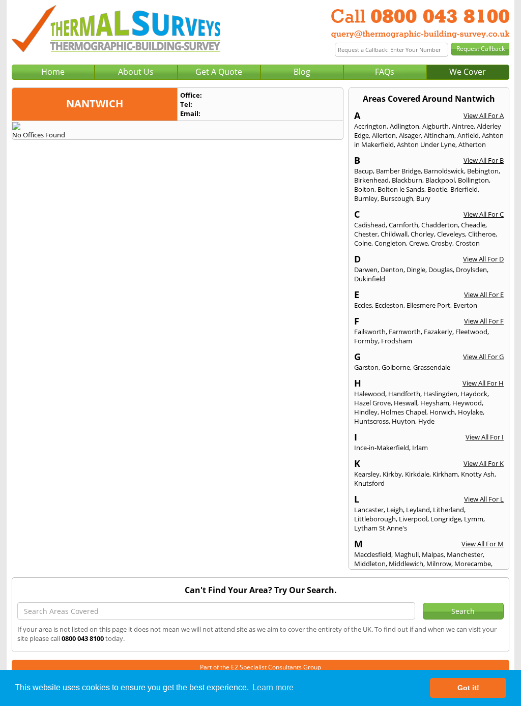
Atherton (472, 144)
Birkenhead (371, 180)
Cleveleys (451, 234)
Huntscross (371, 421)
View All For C (484, 214)
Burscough (397, 198)
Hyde (426, 421)
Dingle (416, 269)
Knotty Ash (478, 474)
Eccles (363, 305)
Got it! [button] (468, 688)
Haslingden (440, 393)
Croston (467, 243)
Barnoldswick (444, 170)
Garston (366, 367)
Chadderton (439, 224)
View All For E (484, 294)
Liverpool (413, 518)
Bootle (437, 189)
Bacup (363, 170)
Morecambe (472, 563)
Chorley (422, 234)
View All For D (483, 258)
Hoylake (470, 412)
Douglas (440, 269)
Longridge (445, 518)
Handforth (404, 393)
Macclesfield (372, 554)
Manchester (465, 554)
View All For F (484, 321)
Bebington (483, 170)
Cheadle (473, 224)
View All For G (483, 356)
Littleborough (375, 518)
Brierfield (464, 189)
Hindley (366, 412)
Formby (366, 340)
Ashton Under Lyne (426, 144)
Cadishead (370, 224)
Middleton (370, 563)
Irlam (420, 447)
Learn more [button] (273, 687)
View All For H (483, 383)
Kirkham (445, 474)
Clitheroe (482, 234)
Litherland (448, 509)
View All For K (484, 463)
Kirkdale (417, 474)
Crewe (418, 243)
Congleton (390, 243)
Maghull (406, 554)
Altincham (439, 135)
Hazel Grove (372, 402)
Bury (423, 198)
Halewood (369, 393)
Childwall (394, 234)
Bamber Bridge (398, 170)
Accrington (370, 126)
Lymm (473, 518)
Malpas (433, 554)
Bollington (473, 180)
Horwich (442, 412)
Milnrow (438, 563)
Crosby (441, 243)
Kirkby (392, 474)
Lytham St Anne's (380, 528)
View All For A (484, 115)
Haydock (473, 393)
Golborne (396, 367)
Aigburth (435, 126)
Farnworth (405, 331)
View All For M (482, 543)
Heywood (467, 402)
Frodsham (396, 340)
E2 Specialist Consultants (266, 667)
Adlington (404, 126)
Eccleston (389, 305)
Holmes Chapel (403, 412)
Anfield (468, 135)
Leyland (418, 509)
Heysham (434, 402)
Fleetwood (471, 331)
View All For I (485, 437)
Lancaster (369, 509)
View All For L (484, 499)
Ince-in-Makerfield (381, 447)
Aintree (463, 126)
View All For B (484, 160)
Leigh (395, 509)
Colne (362, 243)
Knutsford (369, 483)
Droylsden (471, 269)
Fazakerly (438, 331)
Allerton (384, 135)
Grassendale (431, 367)
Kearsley (367, 474)
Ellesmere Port (428, 305)
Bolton (364, 189)
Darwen (366, 269)
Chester (366, 234)
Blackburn (407, 180)
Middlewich (406, 563)
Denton (392, 269)
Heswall (405, 402)
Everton (465, 305)
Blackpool (440, 180)
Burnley (366, 198)
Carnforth (403, 224)
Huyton (403, 421)
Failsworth (370, 331)
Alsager (410, 135)
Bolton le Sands (401, 189)
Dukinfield (369, 278)
